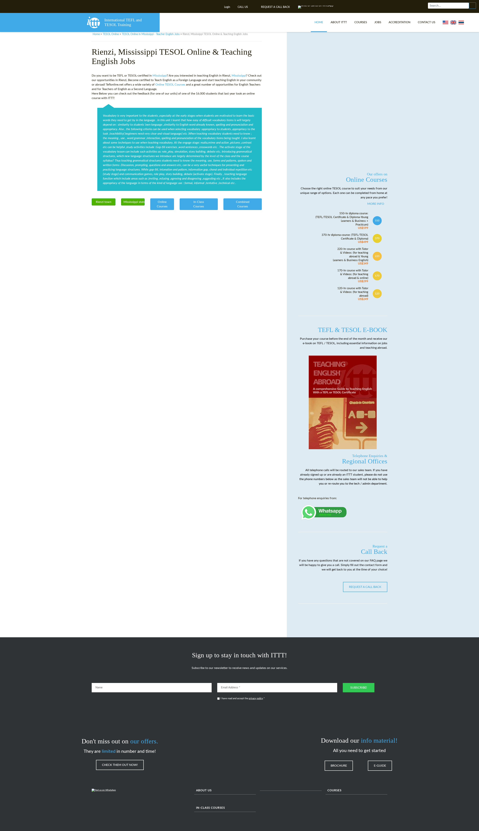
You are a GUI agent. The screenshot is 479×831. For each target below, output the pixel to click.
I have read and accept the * (243, 698)
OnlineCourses (162, 204)
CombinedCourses (242, 204)
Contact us (426, 22)
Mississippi (159, 75)
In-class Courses (210, 807)
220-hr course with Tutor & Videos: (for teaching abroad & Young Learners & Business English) (350, 256)
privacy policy (256, 698)
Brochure (339, 765)
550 (377, 221)
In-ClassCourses (198, 204)
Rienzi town (103, 201)
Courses (360, 22)
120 (377, 294)
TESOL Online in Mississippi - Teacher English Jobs (151, 34)
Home (319, 22)
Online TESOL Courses (170, 84)
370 (377, 238)
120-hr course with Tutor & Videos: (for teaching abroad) (352, 294)
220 (377, 256)
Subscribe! (358, 687)
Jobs (377, 22)
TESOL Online (111, 34)
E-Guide (380, 765)
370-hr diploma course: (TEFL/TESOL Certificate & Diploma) (345, 238)
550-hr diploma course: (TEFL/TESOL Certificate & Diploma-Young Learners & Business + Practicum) (341, 220)
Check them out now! (120, 764)
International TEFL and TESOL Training (123, 22)
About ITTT (339, 22)
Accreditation (399, 22)
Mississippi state (134, 201)
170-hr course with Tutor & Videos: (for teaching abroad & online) (352, 276)
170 (377, 276)
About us (204, 790)
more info (375, 203)
